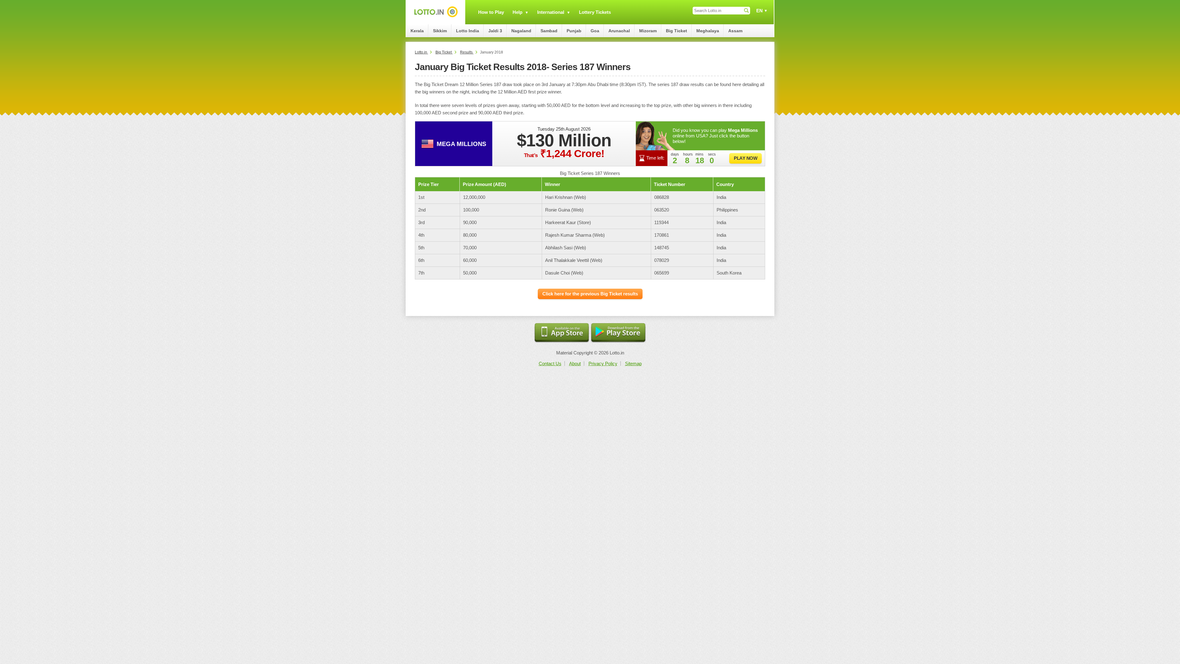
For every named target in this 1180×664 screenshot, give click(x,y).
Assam (735, 30)
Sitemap (633, 363)
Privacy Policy (602, 363)
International (550, 12)
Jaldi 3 (495, 30)
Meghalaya (707, 30)
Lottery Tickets (595, 12)
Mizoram (648, 30)
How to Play (491, 12)
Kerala (417, 30)
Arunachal (619, 30)
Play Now (745, 158)
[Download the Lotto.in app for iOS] (561, 333)
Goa (595, 30)
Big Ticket (676, 30)
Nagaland (521, 30)
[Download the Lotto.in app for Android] (618, 333)
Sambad (549, 30)
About (575, 363)
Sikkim (440, 30)
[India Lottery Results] (435, 12)
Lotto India (467, 30)
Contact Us (550, 363)
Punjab (574, 30)
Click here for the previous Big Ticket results (590, 293)
